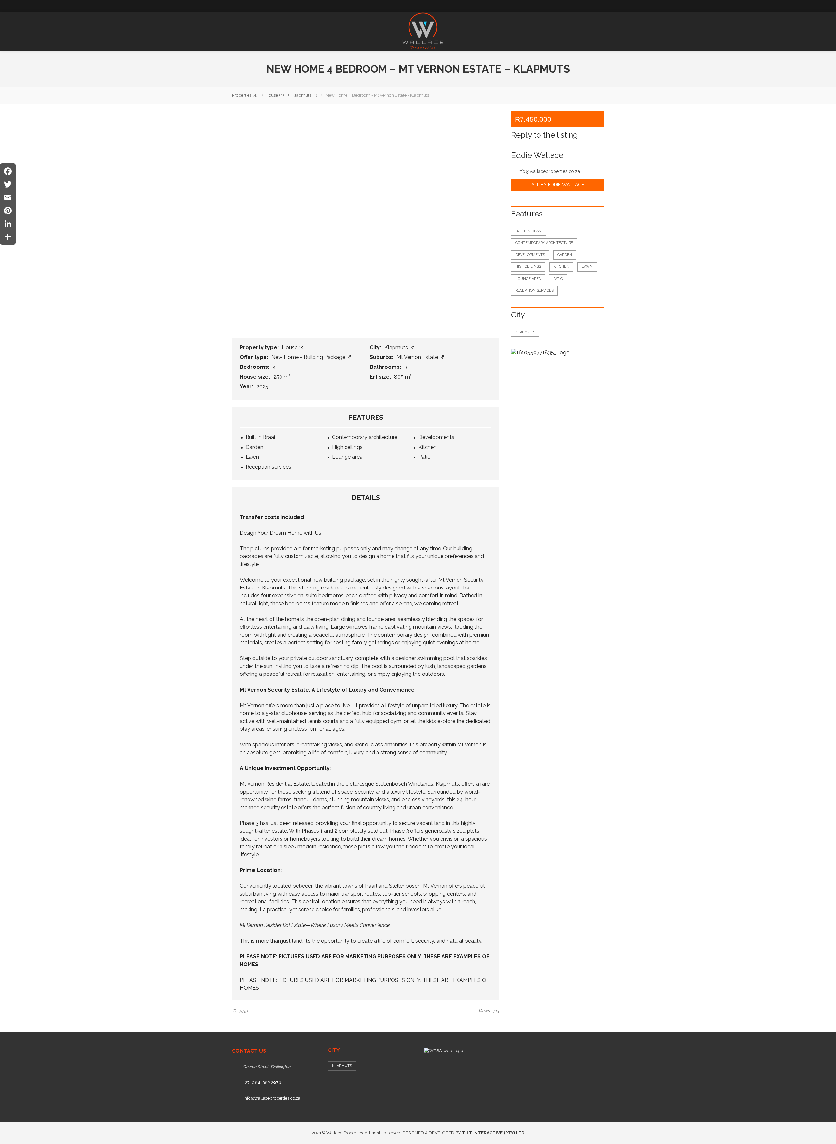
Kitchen (561, 267)
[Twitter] (7, 184)
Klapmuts (396, 347)
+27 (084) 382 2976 (262, 1082)
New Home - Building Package (308, 357)
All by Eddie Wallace (557, 184)
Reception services (534, 290)
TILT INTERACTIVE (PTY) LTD (493, 1132)
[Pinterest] (7, 210)
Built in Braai (528, 231)
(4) (245, 95)
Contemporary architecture (544, 243)
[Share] (7, 236)
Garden (564, 255)
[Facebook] (7, 171)
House (290, 347)
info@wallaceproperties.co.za (549, 171)
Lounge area (528, 279)
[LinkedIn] (7, 223)
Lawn (587, 267)
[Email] (7, 197)
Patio (558, 279)
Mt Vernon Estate (417, 357)
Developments (530, 255)
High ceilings (528, 267)
